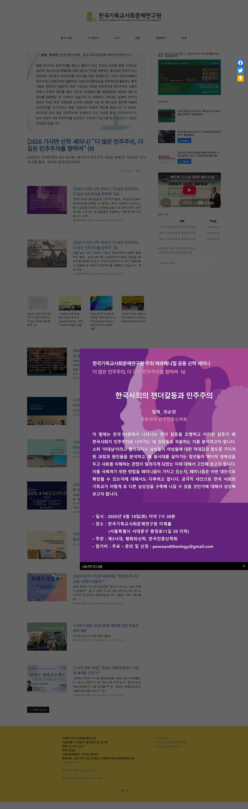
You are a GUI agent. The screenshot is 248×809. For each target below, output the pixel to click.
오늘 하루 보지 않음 (92, 566)
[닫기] (244, 566)
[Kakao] (240, 78)
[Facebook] (240, 63)
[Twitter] (240, 70)
